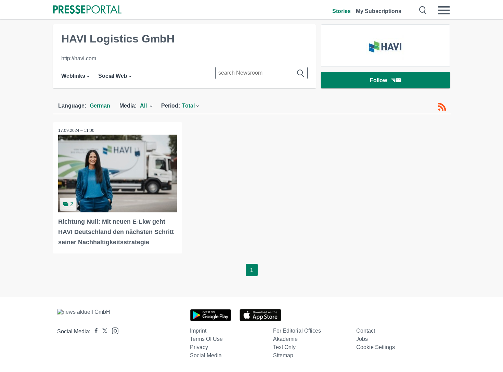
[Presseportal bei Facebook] (94, 331)
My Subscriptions (378, 11)
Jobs (362, 339)
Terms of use (206, 339)
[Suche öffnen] (423, 10)
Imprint (198, 331)
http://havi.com (78, 58)
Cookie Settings (375, 347)
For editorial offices (297, 331)
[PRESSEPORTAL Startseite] (87, 10)
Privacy (199, 347)
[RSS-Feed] (442, 107)
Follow (378, 80)
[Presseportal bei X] (103, 331)
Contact (365, 331)
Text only (284, 347)
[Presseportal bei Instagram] (113, 330)
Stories (341, 11)
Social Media (206, 355)
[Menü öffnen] (444, 10)
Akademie (285, 339)
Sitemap (283, 355)
